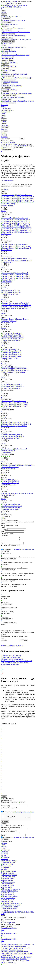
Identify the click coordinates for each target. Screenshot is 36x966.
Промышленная (6, 99)
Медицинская (6, 87)
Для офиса (5, 26)
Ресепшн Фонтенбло (8, 495)
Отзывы (4, 123)
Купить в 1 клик (6, 212)
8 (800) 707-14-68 (12, 1)
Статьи (4, 135)
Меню (3, 10)
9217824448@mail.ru (14, 7)
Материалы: (5, 545)
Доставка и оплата (7, 110)
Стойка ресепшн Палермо (9, 509)
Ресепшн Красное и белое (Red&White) (14, 308)
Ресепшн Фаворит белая (9, 358)
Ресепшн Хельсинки (8, 468)
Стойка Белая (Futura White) (10, 340)
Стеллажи (4, 948)
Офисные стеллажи (8, 33)
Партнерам (5, 127)
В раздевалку (6, 18)
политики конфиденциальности (12, 645)
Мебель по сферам (7, 59)
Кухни (23, 946)
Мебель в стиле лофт (8, 80)
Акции (3, 106)
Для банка (5, 91)
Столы (4, 45)
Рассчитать (5, 551)
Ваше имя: (5, 806)
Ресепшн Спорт (6, 282)
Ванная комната (6, 49)
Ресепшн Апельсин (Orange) (10, 438)
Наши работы (5, 112)
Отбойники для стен (8, 41)
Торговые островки (7, 57)
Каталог (3, 12)
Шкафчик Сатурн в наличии (10, 388)
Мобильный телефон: (9, 808)
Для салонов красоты (8, 95)
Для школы (5, 83)
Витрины (4, 53)
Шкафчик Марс (6, 234)
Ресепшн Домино (7, 322)
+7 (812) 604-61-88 (11, 3)
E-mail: (4, 835)
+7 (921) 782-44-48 (23, 146)
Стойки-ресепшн (6, 22)
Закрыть (4, 796)
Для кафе (5, 72)
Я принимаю (18, 549)
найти (22, 138)
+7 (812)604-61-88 (7, 912)
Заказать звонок (6, 149)
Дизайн (4, 119)
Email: (3, 531)
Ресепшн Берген (6, 250)
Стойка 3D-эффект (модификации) (13, 372)
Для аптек (5, 68)
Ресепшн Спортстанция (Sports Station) (14, 426)
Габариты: (4, 535)
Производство (5, 108)
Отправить (23, 640)
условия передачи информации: (23, 812)
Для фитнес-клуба (7, 76)
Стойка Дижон (6, 452)
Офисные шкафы (7, 37)
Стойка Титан (5, 408)
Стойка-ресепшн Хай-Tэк (9, 294)
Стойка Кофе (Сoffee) (8, 484)
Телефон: (4, 529)
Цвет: (3, 543)
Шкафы (10, 948)
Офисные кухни (6, 30)
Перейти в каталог (7, 180)
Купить (3, 211)
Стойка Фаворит (6, 262)
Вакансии (4, 131)
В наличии (4, 105)
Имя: (2, 527)
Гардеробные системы (8, 103)
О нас (3, 114)
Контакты (4, 137)
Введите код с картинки (9, 802)
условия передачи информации (23, 549)
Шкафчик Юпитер (7, 205)
